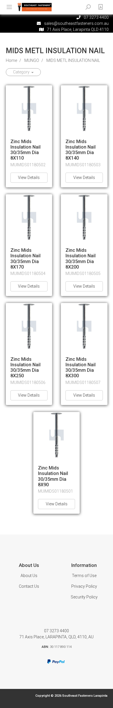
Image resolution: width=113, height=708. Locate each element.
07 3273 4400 (56, 630)
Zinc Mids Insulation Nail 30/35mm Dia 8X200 (80, 258)
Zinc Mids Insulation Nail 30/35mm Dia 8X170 (25, 258)
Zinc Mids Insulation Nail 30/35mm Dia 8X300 (80, 367)
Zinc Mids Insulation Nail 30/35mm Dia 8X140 (80, 150)
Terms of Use (84, 575)
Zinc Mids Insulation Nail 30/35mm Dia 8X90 (53, 476)
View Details (29, 177)
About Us (29, 575)
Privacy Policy (84, 586)
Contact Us (29, 586)
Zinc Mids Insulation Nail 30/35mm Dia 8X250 (25, 367)
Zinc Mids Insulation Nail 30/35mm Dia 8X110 (25, 150)
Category (21, 72)
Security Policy (84, 597)
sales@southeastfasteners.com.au (76, 23)
